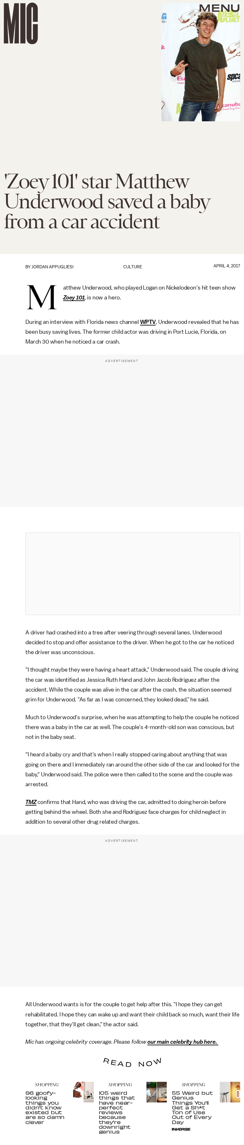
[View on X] (133, 574)
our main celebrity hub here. (182, 1042)
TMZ (31, 802)
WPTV (148, 322)
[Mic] (21, 23)
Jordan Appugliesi (52, 266)
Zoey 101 (74, 297)
